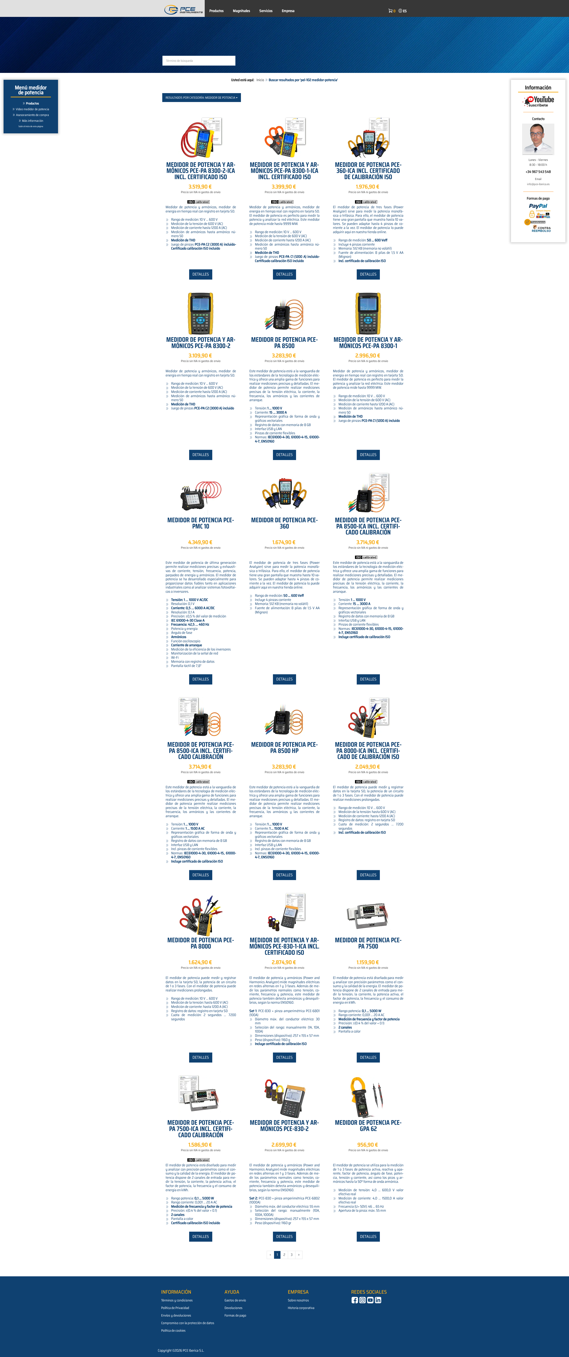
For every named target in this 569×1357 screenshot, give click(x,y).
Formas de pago (235, 1315)
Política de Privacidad (175, 1308)
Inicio (260, 80)
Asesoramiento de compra (32, 114)
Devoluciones (233, 1308)
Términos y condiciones (177, 1300)
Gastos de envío (235, 1300)
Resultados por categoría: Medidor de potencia (201, 97)
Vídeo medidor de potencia (32, 109)
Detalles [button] (200, 274)
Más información (32, 120)
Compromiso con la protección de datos (187, 1323)
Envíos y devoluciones (176, 1315)
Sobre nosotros (298, 1300)
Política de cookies (173, 1330)
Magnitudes (241, 11)
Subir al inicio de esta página (30, 126)
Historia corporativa (301, 1308)
